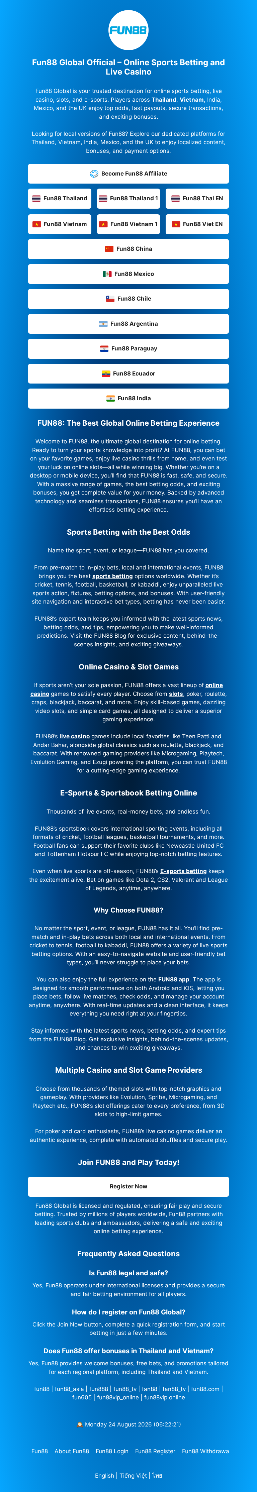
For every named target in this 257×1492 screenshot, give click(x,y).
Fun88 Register (155, 1451)
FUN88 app (173, 979)
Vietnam (192, 99)
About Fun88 (72, 1451)
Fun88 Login (112, 1451)
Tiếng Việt (133, 1475)
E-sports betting (183, 871)
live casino (75, 736)
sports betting (112, 576)
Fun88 (39, 1451)
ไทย (157, 1475)
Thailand (164, 99)
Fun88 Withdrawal (206, 1451)
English (104, 1475)
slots (176, 693)
